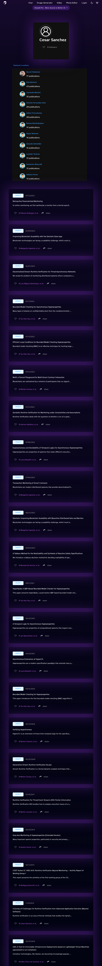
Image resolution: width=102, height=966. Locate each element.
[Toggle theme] (92, 3)
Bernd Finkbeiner (33, 72)
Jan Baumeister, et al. (28, 636)
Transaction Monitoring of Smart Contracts (30, 483)
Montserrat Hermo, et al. (30, 565)
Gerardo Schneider (33, 144)
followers (52, 47)
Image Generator (45, 2)
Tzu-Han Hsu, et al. (27, 319)
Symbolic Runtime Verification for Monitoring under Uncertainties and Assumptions (46, 412)
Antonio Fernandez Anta (36, 103)
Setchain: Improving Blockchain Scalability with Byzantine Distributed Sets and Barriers (48, 518)
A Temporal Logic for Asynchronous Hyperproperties (34, 624)
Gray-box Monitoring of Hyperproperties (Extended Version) (36, 835)
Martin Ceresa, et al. (28, 777)
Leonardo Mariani (33, 92)
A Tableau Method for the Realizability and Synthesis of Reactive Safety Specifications (48, 553)
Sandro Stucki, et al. (28, 847)
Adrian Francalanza (34, 113)
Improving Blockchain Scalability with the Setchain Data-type (37, 236)
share (48, 213)
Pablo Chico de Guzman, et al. (32, 962)
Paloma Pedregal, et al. (29, 213)
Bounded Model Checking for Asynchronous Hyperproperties (37, 307)
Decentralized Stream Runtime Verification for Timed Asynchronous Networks (44, 271)
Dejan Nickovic (32, 133)
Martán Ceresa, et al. (28, 389)
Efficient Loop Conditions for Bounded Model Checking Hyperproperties (41, 342)
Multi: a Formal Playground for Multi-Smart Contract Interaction (38, 377)
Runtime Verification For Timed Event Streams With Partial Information (42, 800)
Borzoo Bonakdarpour (35, 123)
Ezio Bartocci (31, 82)
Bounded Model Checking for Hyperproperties (31, 694)
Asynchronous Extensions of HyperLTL (28, 659)
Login (84, 2)
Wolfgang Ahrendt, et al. (29, 885)
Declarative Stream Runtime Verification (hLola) (32, 765)
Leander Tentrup (33, 154)
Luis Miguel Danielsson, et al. (32, 283)
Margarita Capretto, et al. (30, 248)
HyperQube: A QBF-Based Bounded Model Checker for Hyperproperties (41, 588)
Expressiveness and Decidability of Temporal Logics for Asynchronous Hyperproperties (47, 448)
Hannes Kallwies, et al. (29, 424)
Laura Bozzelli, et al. (28, 460)
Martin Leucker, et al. (28, 812)
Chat (30, 2)
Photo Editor (72, 2)
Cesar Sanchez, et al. (28, 923)
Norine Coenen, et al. (28, 741)
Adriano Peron (32, 174)
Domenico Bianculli (34, 164)
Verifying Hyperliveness (22, 729)
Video (59, 2)
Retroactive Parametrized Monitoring (28, 201)
